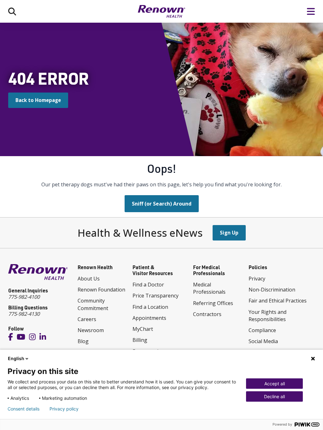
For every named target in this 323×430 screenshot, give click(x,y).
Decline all (274, 396)
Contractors (207, 314)
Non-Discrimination (272, 289)
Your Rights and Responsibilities (267, 315)
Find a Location (150, 306)
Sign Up (229, 232)
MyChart (142, 328)
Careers (87, 319)
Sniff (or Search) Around (161, 203)
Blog (83, 341)
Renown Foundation (101, 289)
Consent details (23, 408)
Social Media (263, 341)
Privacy (257, 278)
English (16, 358)
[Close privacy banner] (312, 358)
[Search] (12, 11)
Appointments (149, 317)
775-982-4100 (24, 296)
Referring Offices (213, 303)
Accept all (274, 383)
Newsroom (91, 330)
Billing (139, 340)
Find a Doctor (148, 284)
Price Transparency (155, 295)
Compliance (262, 330)
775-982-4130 (24, 313)
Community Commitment (93, 304)
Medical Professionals (209, 288)
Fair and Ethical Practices (278, 300)
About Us (89, 278)
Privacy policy (64, 408)
